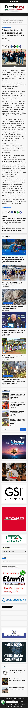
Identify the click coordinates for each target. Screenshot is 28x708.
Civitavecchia (8, 27)
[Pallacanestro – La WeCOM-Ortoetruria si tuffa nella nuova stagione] (14, 273)
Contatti (21, 702)
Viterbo (8, 279)
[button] (2, 14)
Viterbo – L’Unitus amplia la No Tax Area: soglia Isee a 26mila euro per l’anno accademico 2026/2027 (16, 688)
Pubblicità (16, 702)
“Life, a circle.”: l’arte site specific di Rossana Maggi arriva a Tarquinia (17, 671)
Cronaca (11, 303)
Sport (3, 27)
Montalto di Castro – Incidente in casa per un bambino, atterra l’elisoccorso (5, 413)
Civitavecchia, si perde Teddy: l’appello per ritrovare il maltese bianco (13, 307)
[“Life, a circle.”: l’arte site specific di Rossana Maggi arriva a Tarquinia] (5, 673)
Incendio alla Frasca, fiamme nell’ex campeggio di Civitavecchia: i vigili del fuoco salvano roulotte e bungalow (13, 381)
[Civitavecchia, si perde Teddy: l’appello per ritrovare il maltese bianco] (14, 297)
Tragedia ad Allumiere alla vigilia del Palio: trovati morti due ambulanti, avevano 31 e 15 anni (5, 405)
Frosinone (5, 326)
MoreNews (13, 706)
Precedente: (14, 220)
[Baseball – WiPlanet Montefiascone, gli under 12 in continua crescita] (14, 346)
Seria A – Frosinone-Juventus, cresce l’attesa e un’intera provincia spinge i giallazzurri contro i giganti (13, 332)
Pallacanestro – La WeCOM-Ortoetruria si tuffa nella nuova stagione (12, 284)
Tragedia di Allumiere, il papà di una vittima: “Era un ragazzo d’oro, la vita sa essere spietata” (5, 396)
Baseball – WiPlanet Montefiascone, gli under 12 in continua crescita (13, 357)
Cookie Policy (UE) (8, 702)
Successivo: (13, 228)
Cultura (4, 666)
